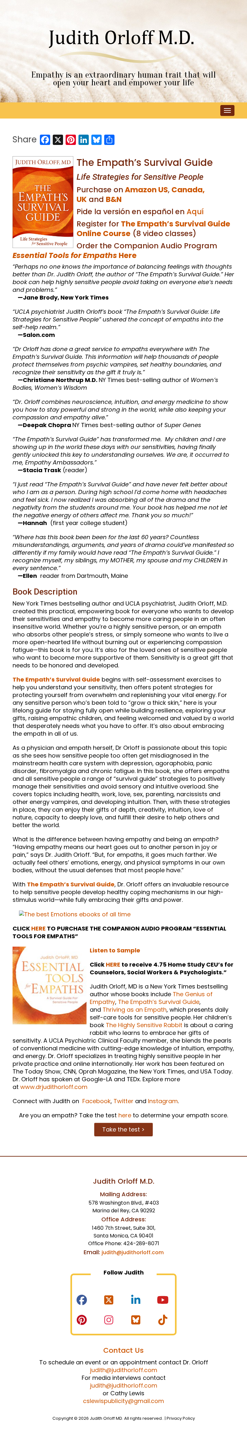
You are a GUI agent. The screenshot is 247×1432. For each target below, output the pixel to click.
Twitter (123, 1101)
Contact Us (123, 1350)
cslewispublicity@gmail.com (123, 1401)
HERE (38, 928)
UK (82, 199)
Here (75, 255)
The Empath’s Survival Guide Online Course (153, 229)
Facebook (96, 1101)
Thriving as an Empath (135, 1010)
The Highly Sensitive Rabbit (144, 1025)
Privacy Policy (181, 1418)
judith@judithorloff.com (133, 1252)
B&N (114, 199)
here (124, 1115)
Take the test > (123, 1129)
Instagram (163, 1101)
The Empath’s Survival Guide (56, 679)
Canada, (188, 190)
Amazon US (146, 190)
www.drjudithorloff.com (53, 1087)
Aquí (195, 211)
